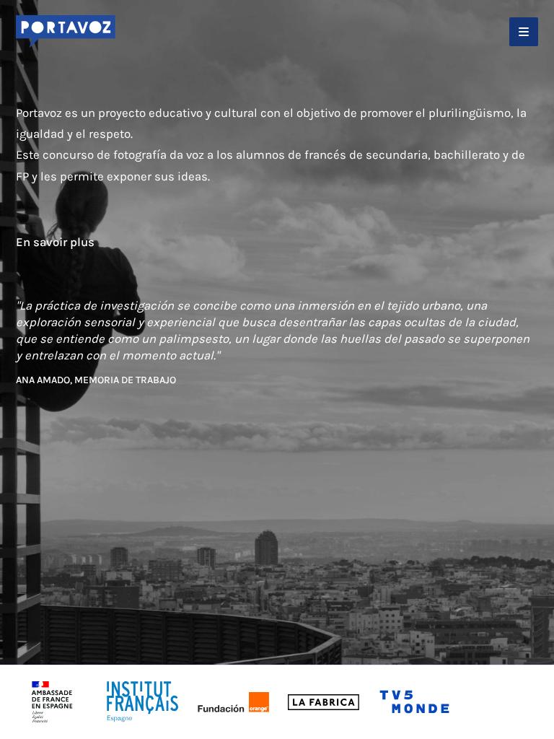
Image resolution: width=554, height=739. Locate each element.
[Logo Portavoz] (65, 31)
